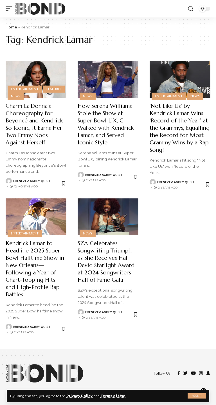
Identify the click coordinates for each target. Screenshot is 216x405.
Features (53, 89)
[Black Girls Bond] (40, 9)
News (15, 96)
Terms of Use (112, 396)
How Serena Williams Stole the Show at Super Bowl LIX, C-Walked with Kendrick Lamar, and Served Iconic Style (106, 124)
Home (11, 27)
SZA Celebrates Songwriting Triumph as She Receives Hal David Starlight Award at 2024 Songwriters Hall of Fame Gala (106, 261)
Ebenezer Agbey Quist (32, 181)
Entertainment (25, 89)
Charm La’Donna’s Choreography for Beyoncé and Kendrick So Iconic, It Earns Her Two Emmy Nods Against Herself (34, 124)
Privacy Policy (79, 396)
